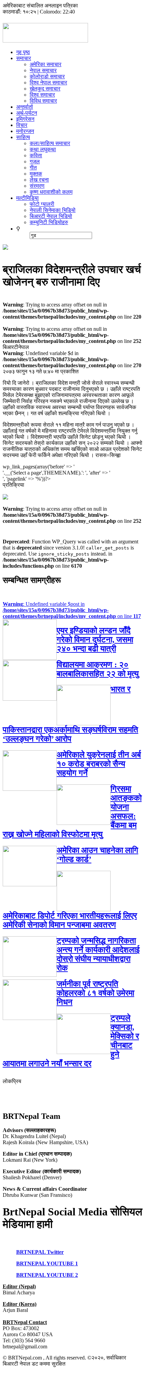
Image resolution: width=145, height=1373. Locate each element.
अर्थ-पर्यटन (26, 113)
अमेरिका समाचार (45, 64)
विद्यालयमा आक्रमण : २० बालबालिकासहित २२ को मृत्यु (98, 669)
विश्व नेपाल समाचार (48, 82)
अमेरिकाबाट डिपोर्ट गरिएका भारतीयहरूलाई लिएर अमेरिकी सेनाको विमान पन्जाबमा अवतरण (70, 920)
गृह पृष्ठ (23, 52)
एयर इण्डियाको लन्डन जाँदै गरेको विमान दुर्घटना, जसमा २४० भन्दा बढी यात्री (95, 639)
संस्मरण (37, 186)
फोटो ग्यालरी (42, 204)
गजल (35, 161)
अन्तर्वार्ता (24, 107)
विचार (21, 125)
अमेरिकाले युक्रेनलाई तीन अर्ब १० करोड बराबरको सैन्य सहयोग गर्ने (99, 763)
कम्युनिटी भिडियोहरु (49, 222)
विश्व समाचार (42, 95)
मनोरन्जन (25, 131)
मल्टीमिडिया (27, 198)
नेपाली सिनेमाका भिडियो (53, 210)
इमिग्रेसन (25, 119)
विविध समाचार (43, 101)
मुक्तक (36, 174)
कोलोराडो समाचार (47, 76)
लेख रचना (39, 180)
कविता (36, 155)
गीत (33, 167)
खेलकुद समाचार (45, 88)
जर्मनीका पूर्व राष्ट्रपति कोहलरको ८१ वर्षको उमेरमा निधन (95, 992)
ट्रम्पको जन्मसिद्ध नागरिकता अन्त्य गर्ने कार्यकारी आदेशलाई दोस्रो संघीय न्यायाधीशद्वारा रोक (98, 954)
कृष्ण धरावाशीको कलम (51, 192)
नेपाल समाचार (43, 70)
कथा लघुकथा (43, 149)
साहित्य (23, 137)
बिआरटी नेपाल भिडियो (51, 216)
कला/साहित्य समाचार (50, 143)
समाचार (23, 58)
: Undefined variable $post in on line (72, 610)
